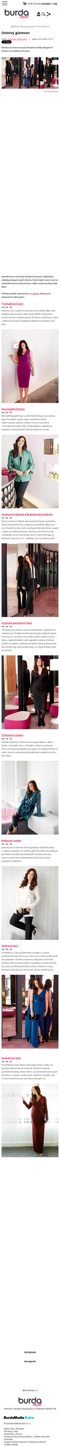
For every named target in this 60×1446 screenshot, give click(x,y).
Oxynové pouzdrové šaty (17, 623)
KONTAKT (8, 1408)
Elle (12, 1428)
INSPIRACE (14, 26)
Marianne (20, 1428)
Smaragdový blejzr (13, 409)
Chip (16, 1431)
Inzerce (19, 1434)
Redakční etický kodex (23, 1408)
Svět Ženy (8, 1431)
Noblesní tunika (11, 840)
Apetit (6, 1428)
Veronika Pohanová (17, 39)
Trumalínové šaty (12, 303)
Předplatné (40, 1408)
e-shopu (34, 293)
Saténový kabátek (13, 514)
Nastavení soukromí (37, 1442)
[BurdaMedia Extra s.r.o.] (19, 1418)
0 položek (46, 3)
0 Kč (55, 3)
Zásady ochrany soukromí (15, 1442)
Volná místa (9, 1434)
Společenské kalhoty (39, 514)
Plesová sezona (27, 26)
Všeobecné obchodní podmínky (18, 1436)
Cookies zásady (11, 1444)
